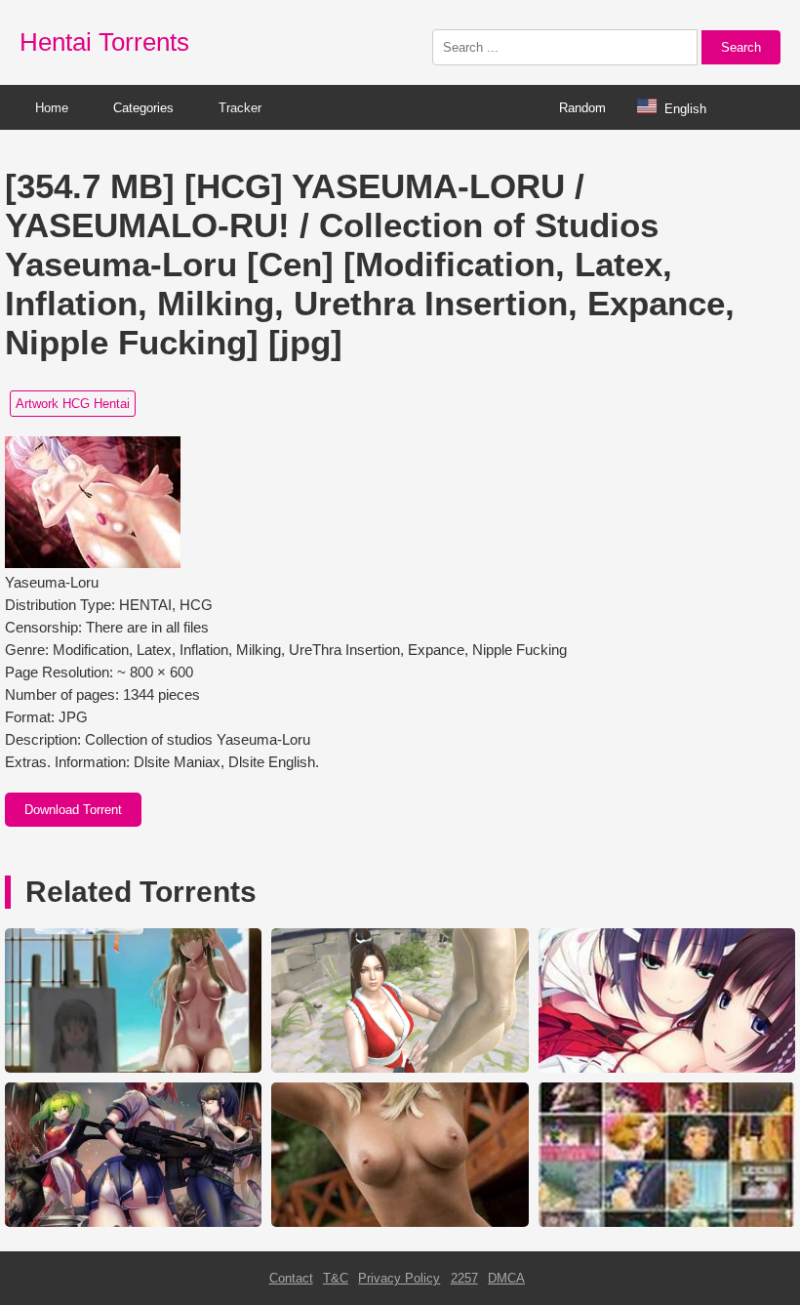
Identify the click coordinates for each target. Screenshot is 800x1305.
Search (741, 47)
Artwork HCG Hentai (73, 403)
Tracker (240, 108)
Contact (291, 1278)
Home (51, 108)
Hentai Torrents (104, 42)
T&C (335, 1278)
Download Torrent (73, 809)
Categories (143, 108)
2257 (464, 1278)
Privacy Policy (399, 1278)
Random (582, 108)
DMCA (506, 1278)
